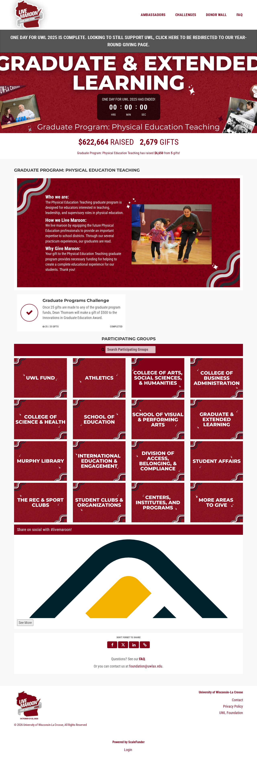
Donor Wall (216, 15)
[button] (145, 644)
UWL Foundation (231, 713)
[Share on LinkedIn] (134, 644)
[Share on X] (123, 644)
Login (128, 750)
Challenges (185, 15)
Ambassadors (153, 15)
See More (25, 623)
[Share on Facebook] (112, 644)
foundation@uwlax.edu (145, 666)
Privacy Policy (233, 706)
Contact (237, 700)
